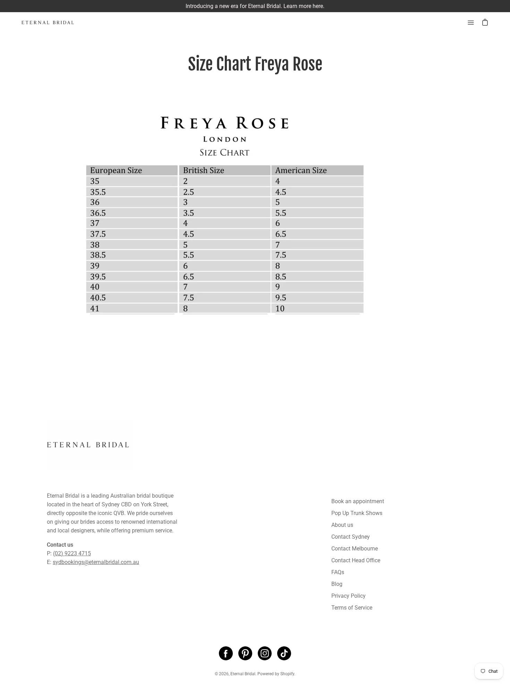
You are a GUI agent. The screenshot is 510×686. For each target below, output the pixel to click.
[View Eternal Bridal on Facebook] (226, 653)
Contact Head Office (355, 560)
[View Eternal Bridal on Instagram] (265, 653)
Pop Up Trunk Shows (356, 513)
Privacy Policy (348, 596)
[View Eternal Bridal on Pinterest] (245, 653)
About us (342, 525)
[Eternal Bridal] (54, 22)
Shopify (287, 673)
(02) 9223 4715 (72, 553)
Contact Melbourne (354, 548)
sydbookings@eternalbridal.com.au (96, 562)
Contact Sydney (350, 536)
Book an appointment (357, 501)
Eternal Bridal (242, 673)
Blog (336, 584)
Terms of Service (351, 607)
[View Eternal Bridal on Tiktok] (284, 653)
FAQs (337, 572)
